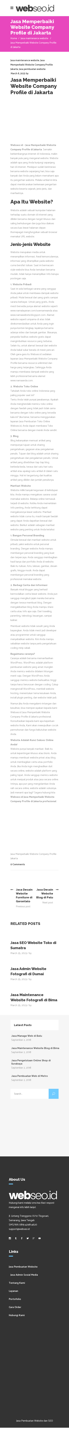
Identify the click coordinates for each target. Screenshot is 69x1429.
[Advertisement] (34, 121)
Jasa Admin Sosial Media (24, 1275)
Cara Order (15, 1307)
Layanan (13, 1291)
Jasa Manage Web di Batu (26, 1035)
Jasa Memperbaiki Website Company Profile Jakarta (31, 64)
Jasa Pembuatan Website (23, 1267)
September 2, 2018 (21, 1040)
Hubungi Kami (17, 1315)
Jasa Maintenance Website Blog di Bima (35, 1048)
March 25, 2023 (18, 953)
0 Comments (17, 864)
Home (13, 38)
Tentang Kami (17, 1283)
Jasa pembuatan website (32, 69)
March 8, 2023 (18, 74)
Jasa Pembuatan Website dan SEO (34, 1421)
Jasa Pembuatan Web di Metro (29, 1076)
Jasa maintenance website (34, 38)
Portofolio (15, 1299)
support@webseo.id (19, 1229)
